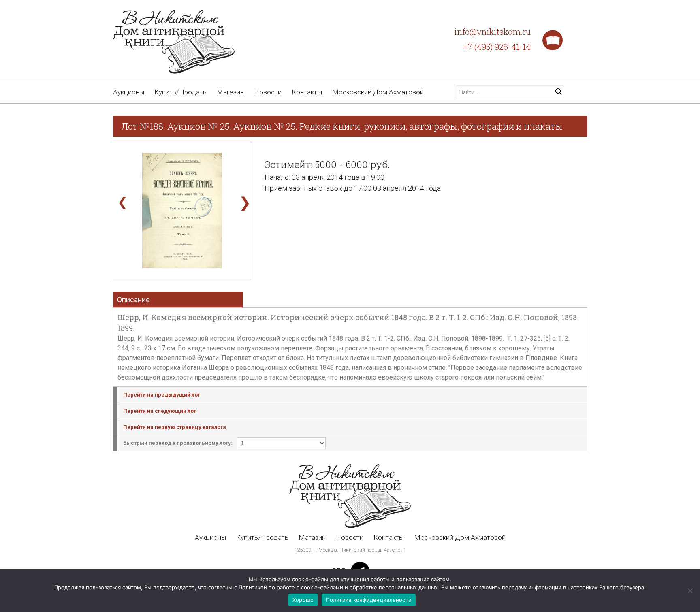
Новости (268, 92)
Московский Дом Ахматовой (378, 92)
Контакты (307, 92)
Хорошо (303, 600)
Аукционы (128, 92)
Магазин (230, 92)
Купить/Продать (180, 92)
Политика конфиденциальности (369, 600)
